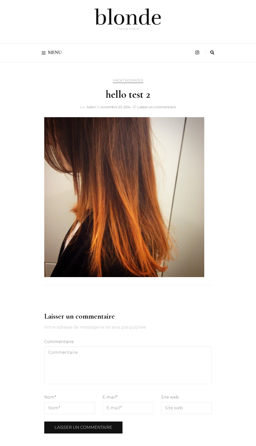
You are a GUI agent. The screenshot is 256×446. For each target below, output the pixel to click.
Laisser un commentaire (157, 107)
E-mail (110, 397)
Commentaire (59, 341)
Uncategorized (128, 80)
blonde (128, 17)
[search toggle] (212, 52)
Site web (170, 397)
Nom (50, 397)
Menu (55, 52)
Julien (91, 107)
